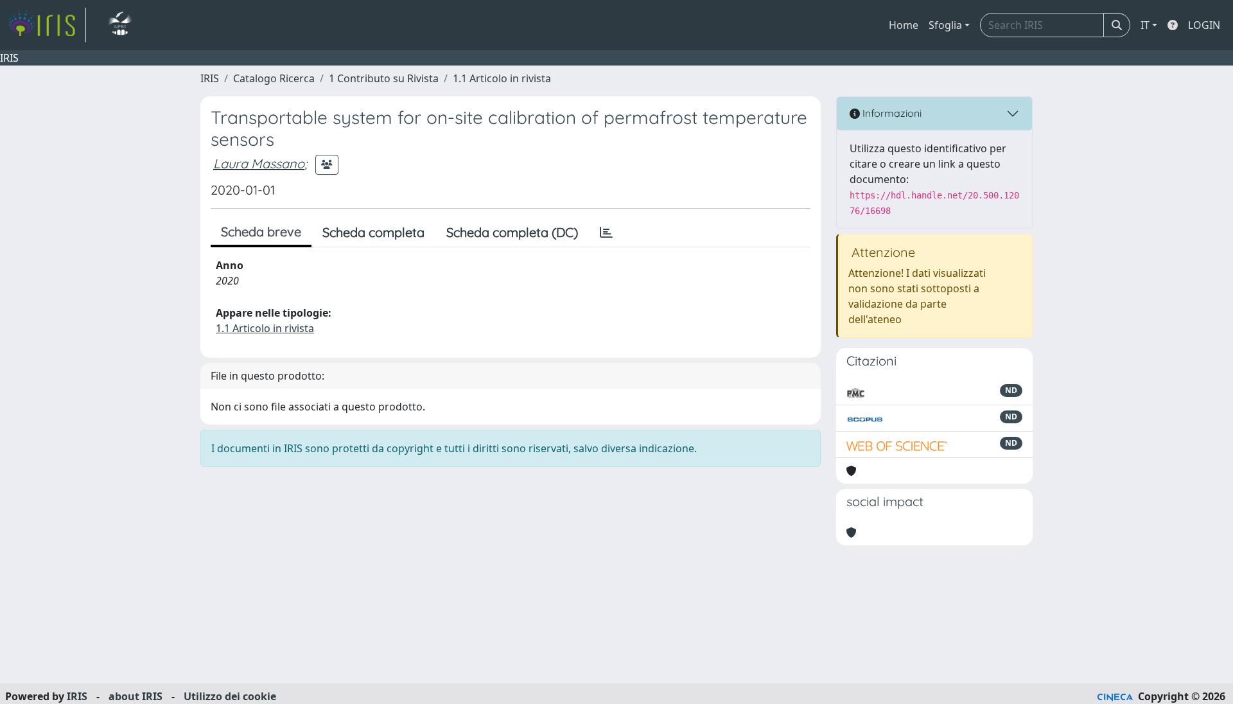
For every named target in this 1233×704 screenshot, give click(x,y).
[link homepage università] (119, 25)
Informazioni (891, 113)
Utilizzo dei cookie (230, 696)
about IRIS (135, 696)
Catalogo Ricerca (274, 78)
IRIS (209, 78)
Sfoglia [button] (945, 25)
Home (903, 25)
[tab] (606, 232)
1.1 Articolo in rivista (502, 78)
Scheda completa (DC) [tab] (512, 232)
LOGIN (1204, 25)
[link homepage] (47, 25)
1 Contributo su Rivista (384, 78)
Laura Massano (258, 163)
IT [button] (1145, 25)
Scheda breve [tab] (261, 232)
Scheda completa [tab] (373, 232)
